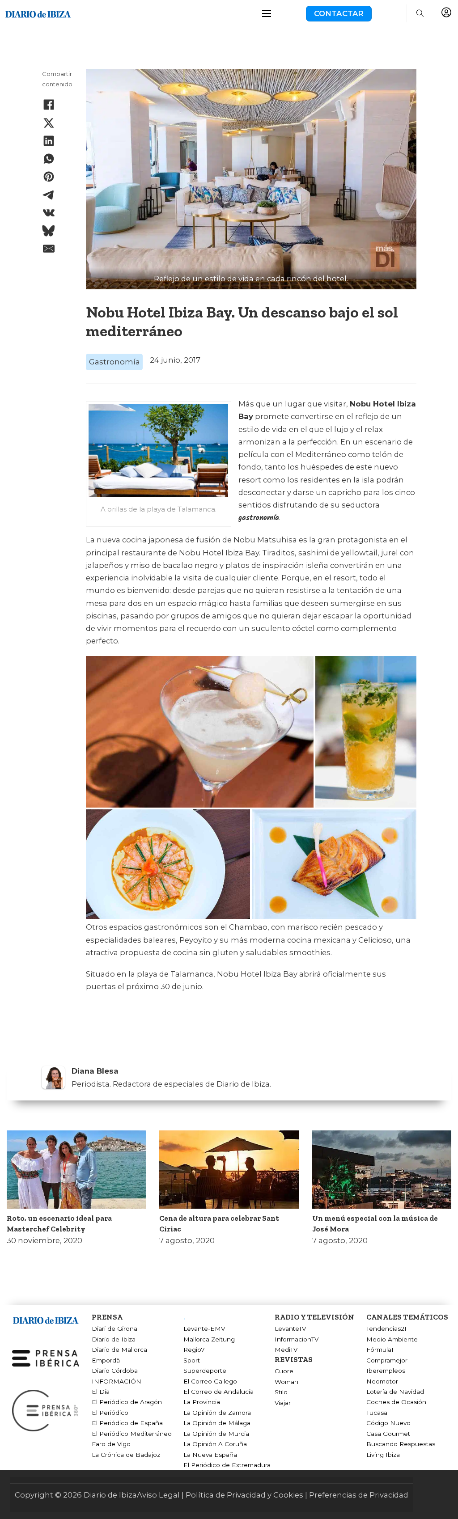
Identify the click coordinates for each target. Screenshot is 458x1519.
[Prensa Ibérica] (45, 1357)
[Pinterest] (48, 176)
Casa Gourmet (388, 1433)
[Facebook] (48, 104)
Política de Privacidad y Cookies (244, 1494)
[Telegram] (48, 195)
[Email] (48, 248)
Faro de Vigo (111, 1444)
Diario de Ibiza (114, 1339)
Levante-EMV (204, 1328)
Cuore (284, 1371)
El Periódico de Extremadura (227, 1465)
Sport (191, 1360)
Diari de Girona (114, 1328)
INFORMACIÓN (116, 1381)
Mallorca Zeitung (209, 1339)
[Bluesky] (48, 230)
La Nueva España (210, 1454)
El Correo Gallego (210, 1381)
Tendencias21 (386, 1328)
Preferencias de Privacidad (358, 1494)
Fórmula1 (380, 1349)
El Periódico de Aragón (127, 1402)
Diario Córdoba (115, 1370)
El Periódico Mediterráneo (132, 1433)
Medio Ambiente (392, 1339)
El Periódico (110, 1412)
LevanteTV (290, 1328)
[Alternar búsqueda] (420, 13)
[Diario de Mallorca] (45, 1318)
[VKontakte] (48, 213)
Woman (286, 1382)
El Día (101, 1391)
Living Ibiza (383, 1454)
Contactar (339, 13)
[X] (48, 123)
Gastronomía (114, 361)
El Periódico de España (127, 1423)
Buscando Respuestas (400, 1444)
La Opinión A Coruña (215, 1444)
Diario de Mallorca (119, 1349)
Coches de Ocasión (396, 1402)
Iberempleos (385, 1370)
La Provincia (201, 1402)
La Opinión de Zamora (217, 1412)
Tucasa (376, 1412)
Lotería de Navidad (395, 1391)
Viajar (283, 1403)
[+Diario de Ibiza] (38, 12)
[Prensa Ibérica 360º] (45, 1409)
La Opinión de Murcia (216, 1433)
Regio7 (194, 1349)
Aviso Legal (158, 1494)
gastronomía (258, 518)
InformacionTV (296, 1339)
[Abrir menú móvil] (266, 13)
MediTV (286, 1349)
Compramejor (386, 1360)
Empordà (106, 1360)
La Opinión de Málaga (216, 1423)
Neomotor (382, 1381)
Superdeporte (204, 1370)
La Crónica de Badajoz (126, 1454)
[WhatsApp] (48, 158)
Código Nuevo (388, 1423)
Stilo (281, 1392)
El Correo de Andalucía (218, 1391)
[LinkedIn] (48, 141)
